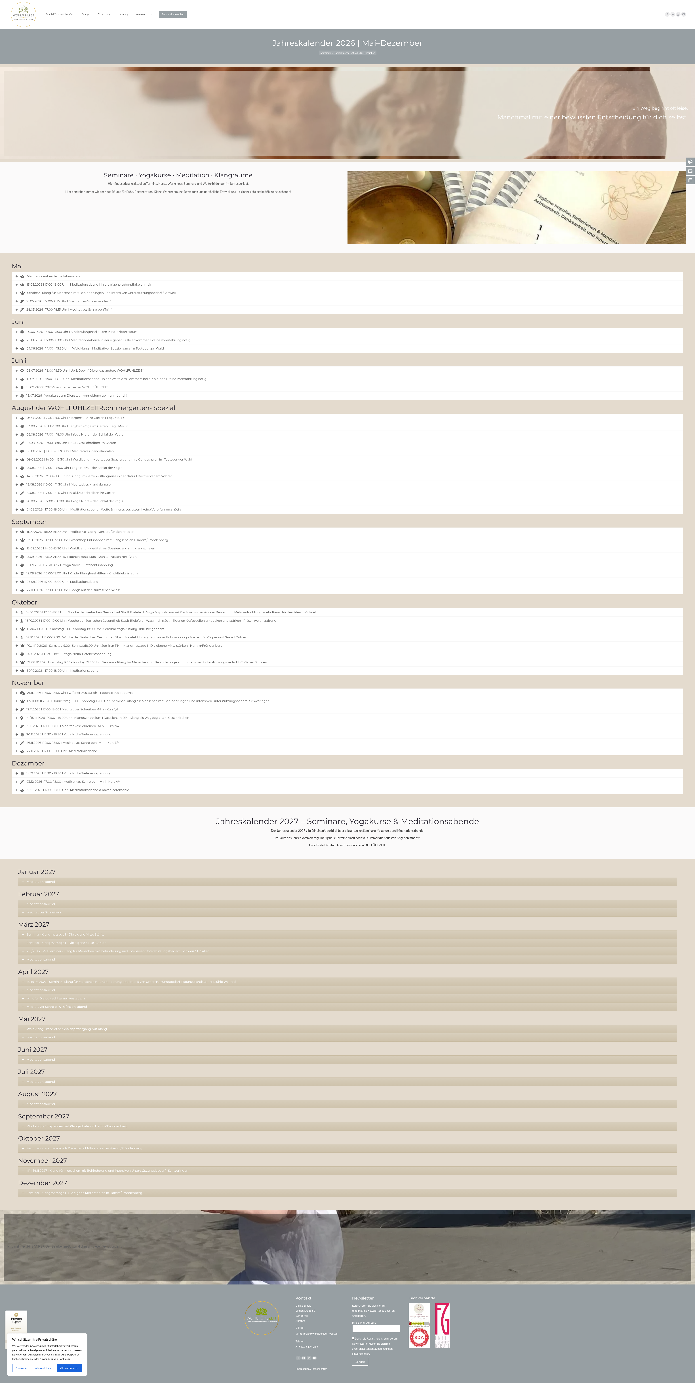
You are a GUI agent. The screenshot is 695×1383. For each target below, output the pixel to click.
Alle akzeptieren (69, 1367)
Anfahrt (300, 1320)
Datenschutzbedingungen (377, 1348)
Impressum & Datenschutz (311, 1368)
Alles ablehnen (43, 1367)
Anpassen (21, 1367)
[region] (47, 1354)
